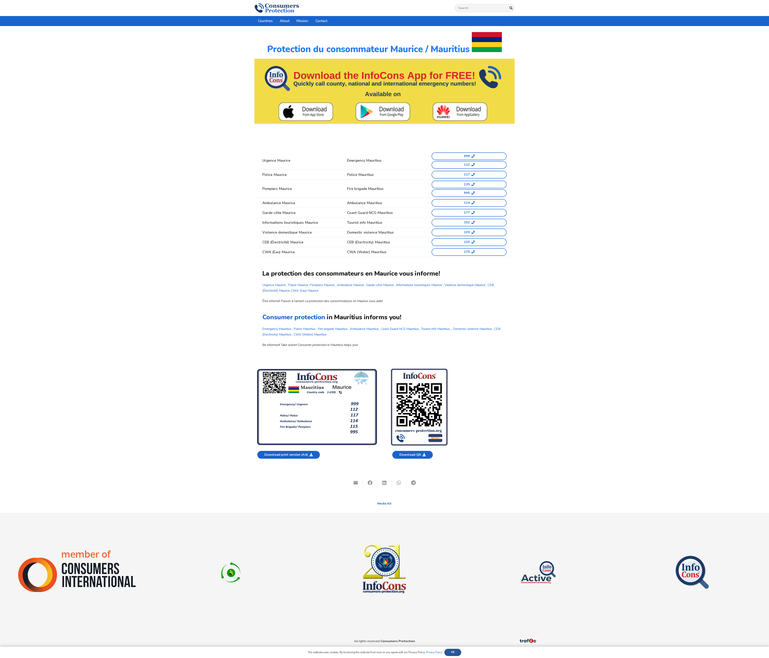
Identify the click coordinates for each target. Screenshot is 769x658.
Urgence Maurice (274, 285)
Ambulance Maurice (350, 285)
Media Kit (384, 503)
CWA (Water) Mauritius (310, 334)
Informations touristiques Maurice (419, 285)
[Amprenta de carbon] (230, 557)
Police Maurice (298, 285)
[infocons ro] (384, 522)
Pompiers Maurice (322, 285)
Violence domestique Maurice (464, 285)
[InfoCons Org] (692, 557)
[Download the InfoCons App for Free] (384, 91)
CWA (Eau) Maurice (304, 290)
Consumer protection (293, 317)
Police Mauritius (305, 329)
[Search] (511, 8)
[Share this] (370, 483)
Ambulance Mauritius (364, 329)
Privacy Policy (434, 652)
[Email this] (355, 483)
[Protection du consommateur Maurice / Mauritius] (317, 370)
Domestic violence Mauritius (472, 329)
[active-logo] (538, 557)
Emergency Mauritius (276, 329)
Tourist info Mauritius (435, 329)
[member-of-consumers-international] (77, 550)
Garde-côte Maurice (380, 285)
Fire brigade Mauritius (333, 329)
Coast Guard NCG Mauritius (400, 329)
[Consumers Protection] (276, 8)
